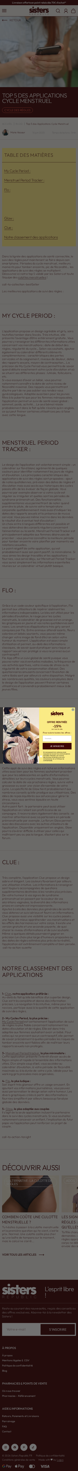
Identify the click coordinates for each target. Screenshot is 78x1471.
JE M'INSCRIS (57, 746)
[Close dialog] (73, 709)
